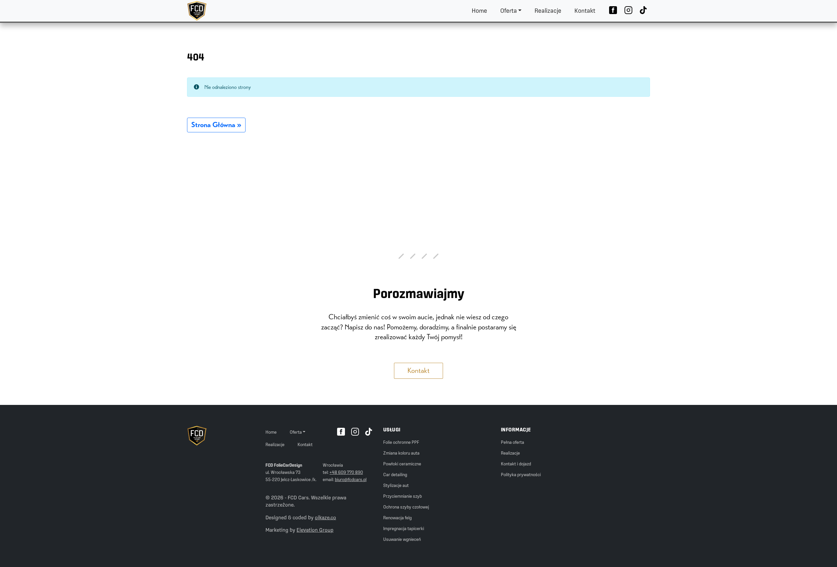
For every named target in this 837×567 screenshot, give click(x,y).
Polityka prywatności (521, 474)
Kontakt (584, 10)
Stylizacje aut (396, 485)
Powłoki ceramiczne (402, 463)
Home (479, 10)
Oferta (508, 10)
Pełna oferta (512, 442)
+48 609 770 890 (346, 472)
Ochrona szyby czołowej (406, 506)
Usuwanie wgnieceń (402, 539)
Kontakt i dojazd (516, 463)
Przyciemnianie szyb (402, 496)
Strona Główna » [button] (216, 124)
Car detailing (395, 474)
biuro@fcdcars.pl (351, 479)
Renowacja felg (397, 517)
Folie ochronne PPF (401, 442)
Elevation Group (315, 530)
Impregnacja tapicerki (403, 528)
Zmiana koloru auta (401, 453)
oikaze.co (325, 517)
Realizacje (548, 10)
